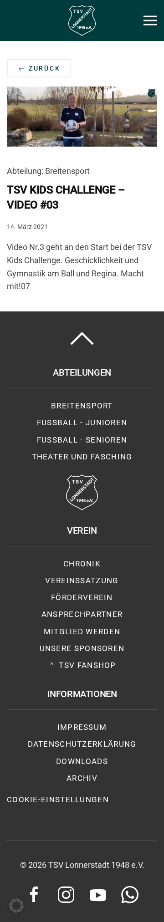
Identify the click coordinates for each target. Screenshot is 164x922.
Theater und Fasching (82, 456)
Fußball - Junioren (82, 422)
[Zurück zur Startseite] (82, 20)
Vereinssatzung (81, 580)
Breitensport (82, 405)
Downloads (82, 761)
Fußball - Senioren (82, 439)
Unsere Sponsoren (82, 648)
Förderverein (82, 597)
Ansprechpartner (82, 614)
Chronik (82, 563)
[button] (150, 20)
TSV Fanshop (87, 665)
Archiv (82, 778)
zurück (43, 68)
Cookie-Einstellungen (58, 799)
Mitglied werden (82, 631)
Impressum (82, 727)
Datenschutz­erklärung (82, 744)
